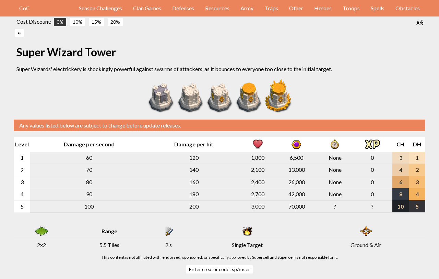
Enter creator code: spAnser (219, 269)
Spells (377, 8)
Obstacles (407, 8)
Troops (351, 8)
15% (96, 22)
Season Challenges (100, 8)
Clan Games (147, 8)
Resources (217, 8)
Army (246, 8)
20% (115, 22)
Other (296, 8)
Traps (271, 8)
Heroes (323, 8)
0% (60, 22)
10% (77, 22)
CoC (24, 8)
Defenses (183, 8)
